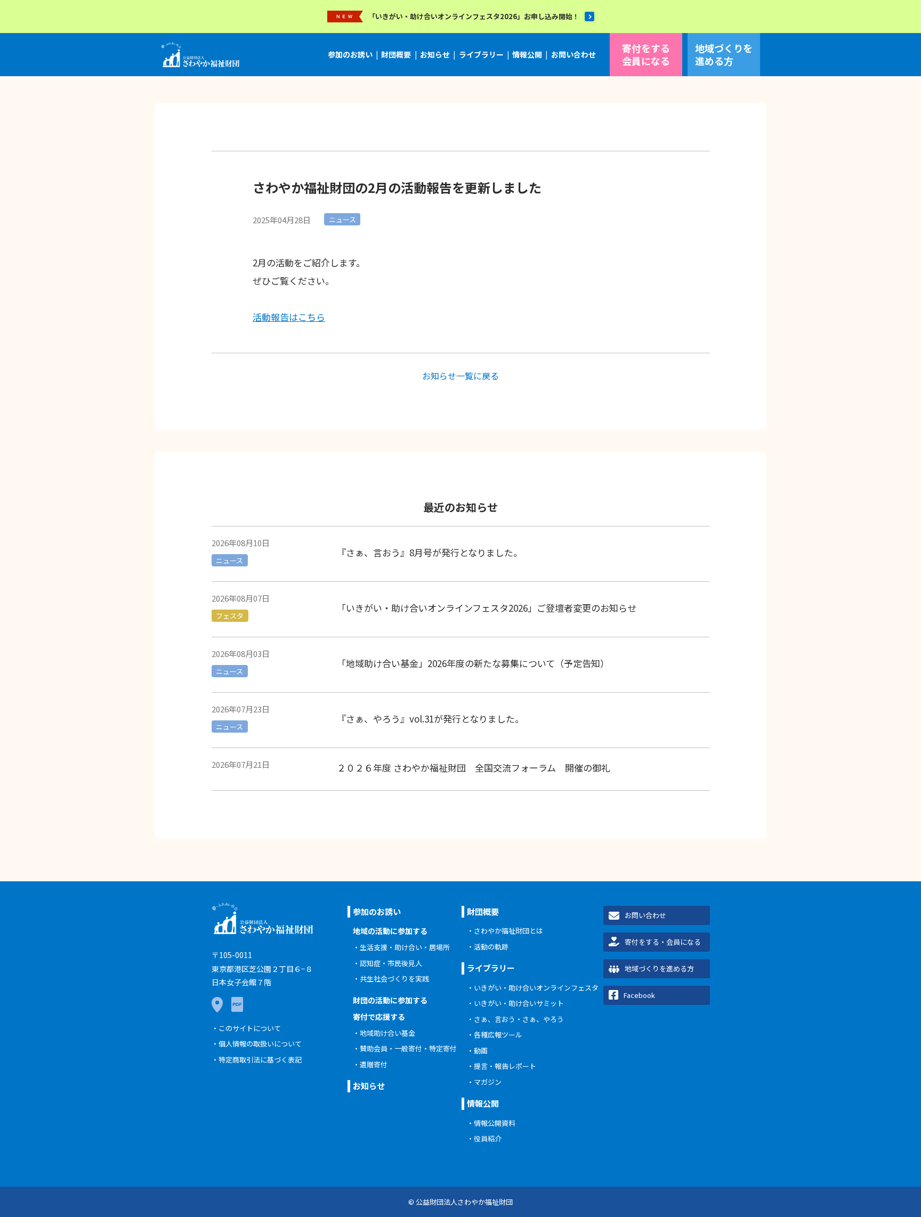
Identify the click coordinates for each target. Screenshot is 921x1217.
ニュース (342, 219)
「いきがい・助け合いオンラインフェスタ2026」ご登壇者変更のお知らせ (486, 607)
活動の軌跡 (491, 947)
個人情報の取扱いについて (260, 1043)
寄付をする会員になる (646, 54)
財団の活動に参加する (390, 1000)
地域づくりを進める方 (724, 54)
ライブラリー (481, 54)
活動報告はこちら (289, 316)
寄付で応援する (379, 1016)
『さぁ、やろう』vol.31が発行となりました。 (430, 718)
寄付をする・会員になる (663, 942)
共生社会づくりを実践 (394, 978)
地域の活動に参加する (390, 931)
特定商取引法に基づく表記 (260, 1059)
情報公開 (527, 54)
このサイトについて (250, 1028)
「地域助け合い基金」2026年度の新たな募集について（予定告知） (473, 663)
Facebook (639, 995)
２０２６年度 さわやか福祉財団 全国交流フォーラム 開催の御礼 (473, 767)
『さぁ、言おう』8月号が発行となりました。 (429, 552)
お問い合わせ (573, 54)
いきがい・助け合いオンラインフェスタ (536, 988)
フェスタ (230, 616)
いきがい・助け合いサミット (519, 1003)
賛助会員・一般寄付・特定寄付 (408, 1048)
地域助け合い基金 (387, 1033)
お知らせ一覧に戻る (460, 375)
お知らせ (435, 54)
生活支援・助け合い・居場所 (405, 947)
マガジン (488, 1082)
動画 (481, 1050)
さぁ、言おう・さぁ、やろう (519, 1019)
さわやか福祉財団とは (508, 931)
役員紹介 (488, 1138)
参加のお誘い (350, 54)
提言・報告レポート (505, 1066)
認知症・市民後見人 (391, 963)
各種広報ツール (498, 1034)
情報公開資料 (494, 1123)
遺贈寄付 (373, 1064)
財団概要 (396, 54)
